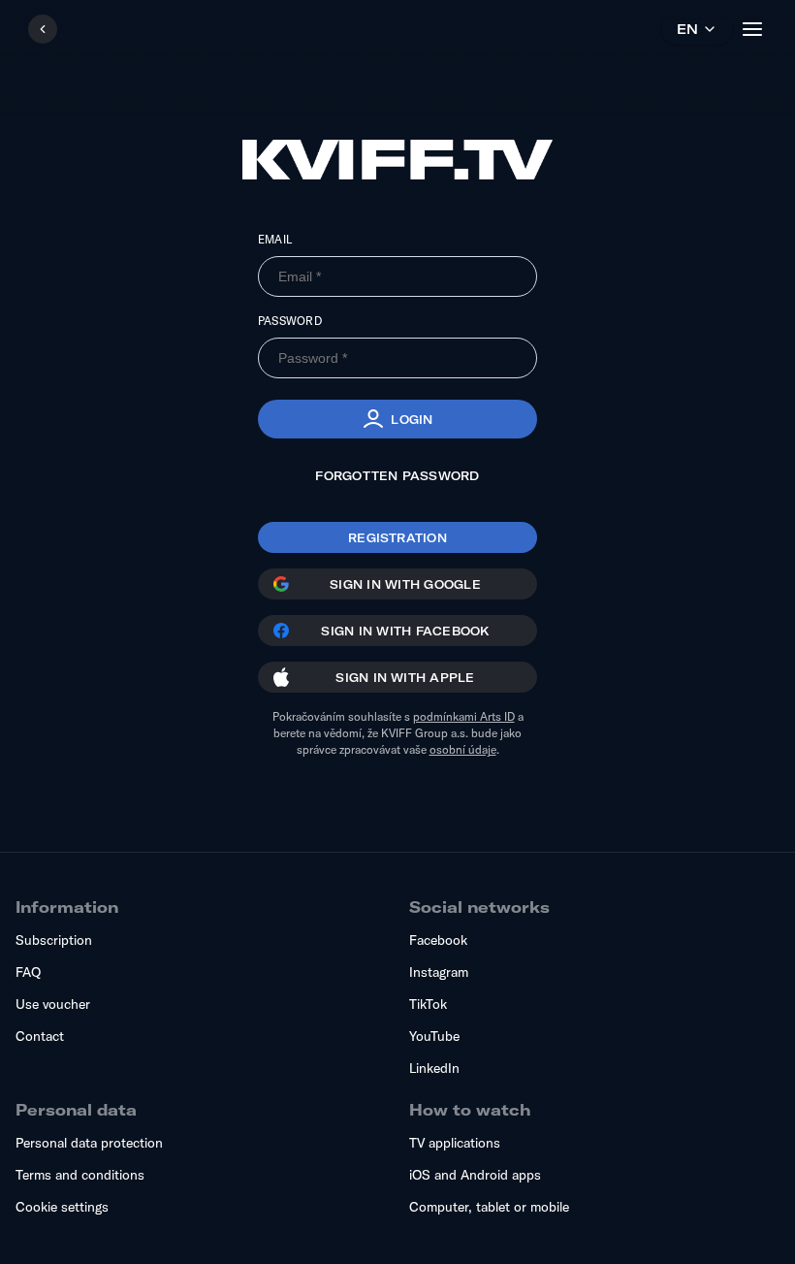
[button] (397, 419)
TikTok (428, 1004)
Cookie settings (62, 1206)
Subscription (54, 940)
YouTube (434, 1036)
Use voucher (53, 1004)
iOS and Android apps (475, 1174)
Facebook (438, 940)
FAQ (28, 972)
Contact (40, 1036)
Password (290, 320)
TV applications (454, 1142)
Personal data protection (89, 1142)
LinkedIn (434, 1068)
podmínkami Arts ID (464, 716)
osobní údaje (462, 749)
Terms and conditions (80, 1174)
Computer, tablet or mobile (489, 1206)
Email (275, 239)
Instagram (438, 972)
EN (687, 29)
